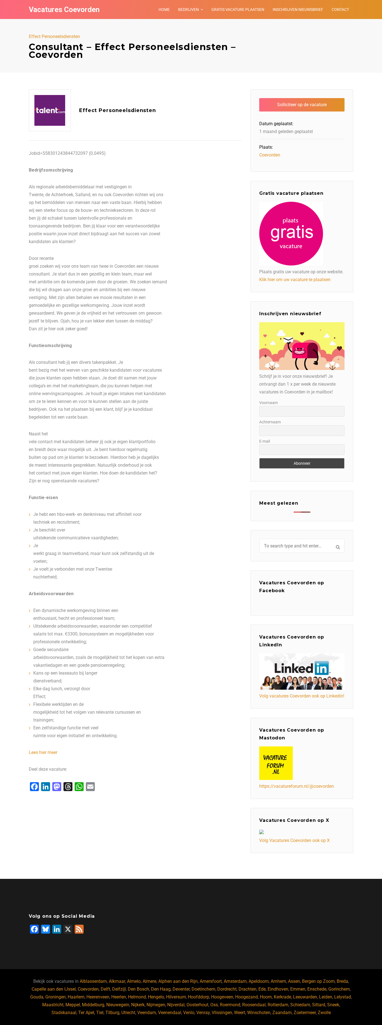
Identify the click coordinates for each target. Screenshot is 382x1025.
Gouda (36, 997)
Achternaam (270, 422)
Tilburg (112, 1012)
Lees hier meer (43, 752)
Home (164, 9)
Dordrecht (227, 989)
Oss (214, 1004)
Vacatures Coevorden (64, 9)
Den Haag (161, 989)
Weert (239, 1012)
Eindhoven (278, 989)
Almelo (134, 981)
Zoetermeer (305, 1012)
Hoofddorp (198, 997)
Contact (340, 9)
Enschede (316, 989)
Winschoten (258, 1012)
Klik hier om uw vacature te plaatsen (295, 279)
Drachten (247, 989)
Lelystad (342, 997)
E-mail (264, 441)
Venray (203, 1012)
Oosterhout (197, 1004)
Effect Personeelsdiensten (54, 36)
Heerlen (118, 997)
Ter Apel (86, 1012)
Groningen (55, 997)
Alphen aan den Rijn (178, 981)
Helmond (137, 997)
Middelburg (93, 1004)
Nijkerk (138, 1004)
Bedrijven (188, 9)
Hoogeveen (222, 997)
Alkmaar (117, 981)
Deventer (181, 989)
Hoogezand (246, 997)
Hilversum (176, 997)
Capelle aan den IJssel (54, 989)
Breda (342, 981)
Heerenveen (97, 997)
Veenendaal (169, 1012)
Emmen (297, 989)
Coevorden (269, 155)
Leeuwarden (305, 997)
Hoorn (266, 997)
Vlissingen (222, 1012)
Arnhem (278, 981)
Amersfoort (211, 981)
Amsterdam (235, 981)
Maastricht (52, 1004)
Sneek (333, 1004)
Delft (105, 989)
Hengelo (156, 997)
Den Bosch (138, 989)
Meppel (72, 1004)
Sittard (318, 1004)
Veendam (146, 1012)
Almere (149, 981)
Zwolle (324, 1012)
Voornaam (268, 402)
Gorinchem (339, 989)
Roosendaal (254, 1004)
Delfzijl (119, 989)
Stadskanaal (63, 1012)
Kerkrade (282, 997)
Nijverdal (176, 1004)
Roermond (230, 1004)
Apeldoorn (259, 981)
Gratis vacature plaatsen (237, 9)
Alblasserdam (93, 981)
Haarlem (76, 997)
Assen (294, 981)
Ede (262, 989)
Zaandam (282, 1012)
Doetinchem (203, 989)
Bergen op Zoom (318, 981)
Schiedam (300, 1004)
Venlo (188, 1012)
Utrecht (128, 1012)
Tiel (99, 1012)
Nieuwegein (117, 1004)
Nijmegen (156, 1004)
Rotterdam (278, 1004)
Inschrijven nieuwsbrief (298, 9)
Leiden (325, 997)
